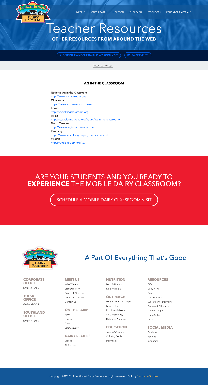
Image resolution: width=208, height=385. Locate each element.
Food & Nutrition (114, 284)
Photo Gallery (155, 315)
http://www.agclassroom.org (68, 96)
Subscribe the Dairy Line (160, 301)
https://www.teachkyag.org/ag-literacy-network (80, 135)
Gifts (150, 284)
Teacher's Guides (115, 332)
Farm (67, 314)
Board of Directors (74, 293)
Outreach (135, 12)
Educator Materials (178, 12)
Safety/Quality (72, 327)
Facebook (153, 332)
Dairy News (153, 288)
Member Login (155, 310)
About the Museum (74, 297)
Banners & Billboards (158, 306)
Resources (154, 12)
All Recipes (70, 345)
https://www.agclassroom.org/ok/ (71, 104)
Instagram (153, 340)
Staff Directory (72, 288)
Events (151, 293)
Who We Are (71, 284)
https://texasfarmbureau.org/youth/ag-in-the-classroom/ (85, 119)
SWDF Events (139, 55)
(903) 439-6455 (31, 287)
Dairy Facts (111, 340)
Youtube (152, 336)
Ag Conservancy (114, 314)
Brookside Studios (147, 376)
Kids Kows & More (115, 310)
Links (150, 319)
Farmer (68, 319)
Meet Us (80, 12)
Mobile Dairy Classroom (118, 301)
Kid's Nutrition (113, 288)
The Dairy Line (155, 297)
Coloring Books (114, 336)
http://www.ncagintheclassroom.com (73, 127)
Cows (68, 323)
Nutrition (118, 12)
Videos (68, 340)
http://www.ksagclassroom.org (70, 112)
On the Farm (98, 12)
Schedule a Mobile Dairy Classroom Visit (90, 55)
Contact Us (70, 301)
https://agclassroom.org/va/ (68, 143)
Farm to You (112, 306)
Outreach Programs (116, 319)
